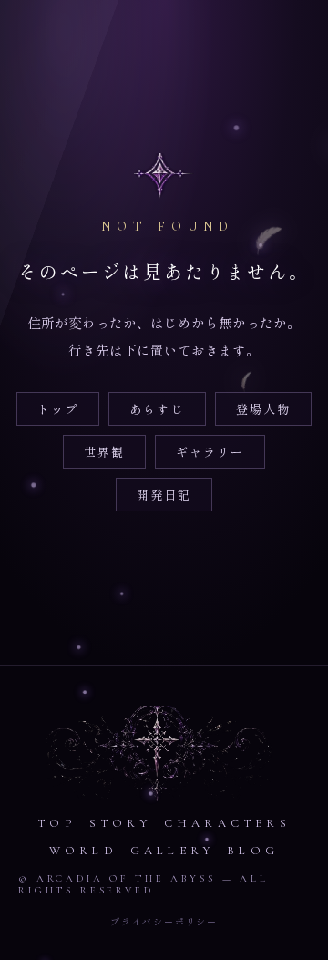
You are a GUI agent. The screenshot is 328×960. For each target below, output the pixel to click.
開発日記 (164, 494)
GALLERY (172, 850)
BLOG (253, 850)
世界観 (104, 451)
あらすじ (156, 409)
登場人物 (263, 409)
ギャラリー (210, 451)
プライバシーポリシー (164, 921)
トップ (57, 409)
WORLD (83, 850)
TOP (57, 823)
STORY (120, 823)
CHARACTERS (227, 823)
